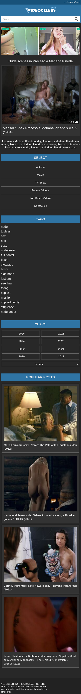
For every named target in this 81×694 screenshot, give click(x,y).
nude (4, 226)
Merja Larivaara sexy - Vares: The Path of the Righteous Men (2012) (40, 446)
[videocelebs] (40, 12)
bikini (4, 269)
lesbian (6, 278)
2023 (61, 341)
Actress (40, 167)
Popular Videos (40, 190)
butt (3, 240)
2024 (22, 341)
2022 (22, 348)
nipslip (5, 297)
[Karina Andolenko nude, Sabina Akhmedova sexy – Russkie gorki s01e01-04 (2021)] (40, 510)
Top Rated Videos (40, 198)
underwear (8, 250)
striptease (7, 307)
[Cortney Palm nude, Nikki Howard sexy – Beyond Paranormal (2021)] (40, 580)
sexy (4, 245)
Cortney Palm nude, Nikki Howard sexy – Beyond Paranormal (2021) (40, 587)
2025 (61, 333)
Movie (40, 174)
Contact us (40, 205)
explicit (5, 292)
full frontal (7, 255)
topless (6, 231)
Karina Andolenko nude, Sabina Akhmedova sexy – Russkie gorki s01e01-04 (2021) (39, 517)
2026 (22, 333)
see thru (6, 283)
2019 (61, 356)
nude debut (8, 311)
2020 (22, 356)
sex (3, 236)
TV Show (40, 182)
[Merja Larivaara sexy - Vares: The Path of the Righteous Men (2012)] (40, 440)
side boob (7, 274)
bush (4, 259)
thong (4, 288)
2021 (61, 348)
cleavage (7, 264)
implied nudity (10, 302)
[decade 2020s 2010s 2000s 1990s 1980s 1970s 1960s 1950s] (40, 364)
